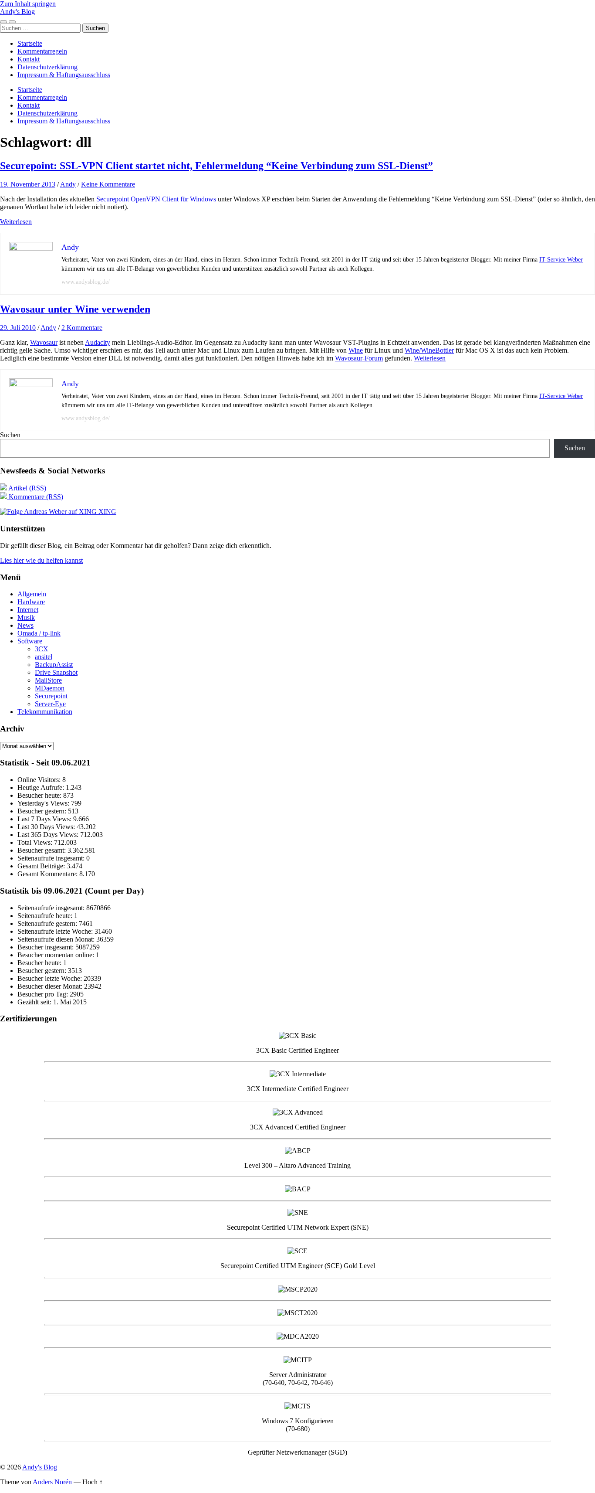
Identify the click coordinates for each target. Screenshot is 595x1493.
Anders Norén (52, 1482)
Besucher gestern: (42, 811)
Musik (26, 617)
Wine (355, 350)
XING (106, 511)
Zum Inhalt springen (28, 3)
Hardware (31, 601)
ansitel (43, 656)
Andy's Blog (17, 11)
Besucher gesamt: (42, 850)
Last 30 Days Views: (47, 826)
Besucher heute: (40, 795)
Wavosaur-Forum (359, 358)
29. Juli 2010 (18, 327)
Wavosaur (43, 342)
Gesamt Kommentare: (48, 873)
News (25, 625)
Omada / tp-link (39, 633)
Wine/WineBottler (429, 350)
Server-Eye (50, 703)
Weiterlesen (16, 221)
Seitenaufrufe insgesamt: (51, 858)
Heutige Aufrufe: (41, 787)
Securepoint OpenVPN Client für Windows (156, 199)
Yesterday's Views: (44, 803)
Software (29, 641)
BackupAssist (54, 664)
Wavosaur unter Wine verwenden (75, 309)
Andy (68, 184)
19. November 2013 (27, 184)
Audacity (97, 342)
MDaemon (49, 688)
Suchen (10, 435)
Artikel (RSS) (26, 488)
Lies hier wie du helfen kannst (41, 560)
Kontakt (28, 59)
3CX (41, 649)
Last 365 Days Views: (48, 834)
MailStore (48, 680)
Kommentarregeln (42, 51)
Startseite (29, 43)
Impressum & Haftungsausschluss (63, 74)
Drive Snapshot (56, 672)
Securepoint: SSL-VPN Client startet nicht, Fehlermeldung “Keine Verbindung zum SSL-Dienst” (216, 165)
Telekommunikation (44, 711)
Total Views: (35, 842)
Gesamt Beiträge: (42, 866)
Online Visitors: (39, 779)
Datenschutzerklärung (47, 67)
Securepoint (51, 696)
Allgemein (31, 594)
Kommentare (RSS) (35, 496)
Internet (27, 609)
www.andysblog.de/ (85, 282)
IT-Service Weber (561, 259)
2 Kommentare (81, 327)
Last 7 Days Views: (45, 819)
